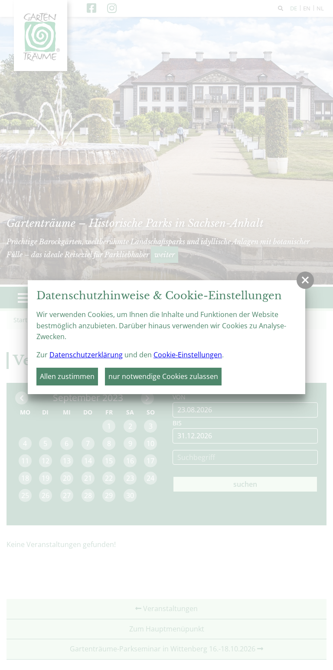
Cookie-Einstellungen (187, 354)
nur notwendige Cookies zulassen (163, 376)
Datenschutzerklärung (86, 354)
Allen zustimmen (67, 376)
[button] (305, 280)
